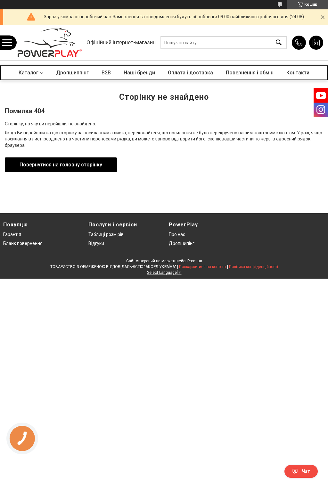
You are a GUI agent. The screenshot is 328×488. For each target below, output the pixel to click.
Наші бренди (139, 73)
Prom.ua (194, 261)
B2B (106, 73)
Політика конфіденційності (253, 267)
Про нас (177, 234)
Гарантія (12, 234)
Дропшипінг (181, 243)
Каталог (28, 73)
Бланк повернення (23, 243)
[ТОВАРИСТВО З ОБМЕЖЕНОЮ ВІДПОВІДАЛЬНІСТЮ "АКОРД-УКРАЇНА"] (50, 42)
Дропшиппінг (72, 73)
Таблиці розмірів (106, 234)
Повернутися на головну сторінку (61, 165)
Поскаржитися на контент (202, 267)
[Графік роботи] (316, 43)
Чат (306, 471)
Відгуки (96, 243)
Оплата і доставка (190, 73)
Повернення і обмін (250, 73)
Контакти (297, 73)
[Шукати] (278, 43)
